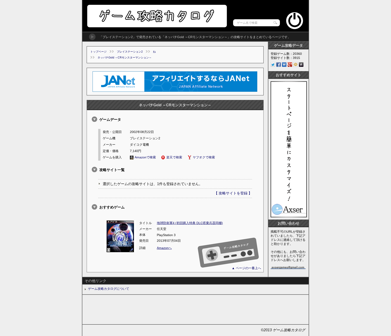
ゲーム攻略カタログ (156, 16)
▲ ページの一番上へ (246, 268)
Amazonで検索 (145, 157)
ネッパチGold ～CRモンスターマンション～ (125, 57)
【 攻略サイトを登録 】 (233, 193)
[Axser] (289, 216)
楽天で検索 (174, 157)
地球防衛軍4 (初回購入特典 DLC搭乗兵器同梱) (190, 223)
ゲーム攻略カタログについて (108, 288)
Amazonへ (164, 248)
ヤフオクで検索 (204, 157)
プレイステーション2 (130, 51)
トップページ (98, 51)
